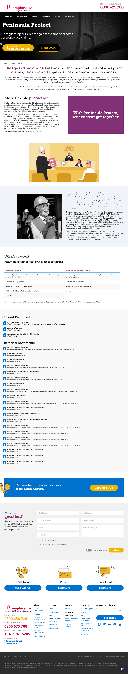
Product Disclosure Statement (26, 667)
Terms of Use (28, 656)
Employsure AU (39, 622)
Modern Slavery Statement (87, 630)
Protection (53, 615)
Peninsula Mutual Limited (39, 618)
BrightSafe (53, 628)
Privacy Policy (62, 544)
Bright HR (53, 625)
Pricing (34, 16)
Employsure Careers (38, 627)
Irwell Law (38, 614)
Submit (116, 550)
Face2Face (53, 622)
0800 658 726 (15, 619)
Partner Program (68, 625)
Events (57, 16)
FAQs (82, 615)
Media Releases (39, 636)
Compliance (53, 612)
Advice (51, 609)
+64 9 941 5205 (17, 634)
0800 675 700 (15, 626)
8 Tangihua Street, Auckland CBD (13, 642)
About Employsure (38, 610)
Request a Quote (87, 609)
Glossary (84, 634)
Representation (55, 618)
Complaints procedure (85, 619)
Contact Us (69, 16)
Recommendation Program (71, 620)
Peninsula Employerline (39, 632)
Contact (84, 612)
